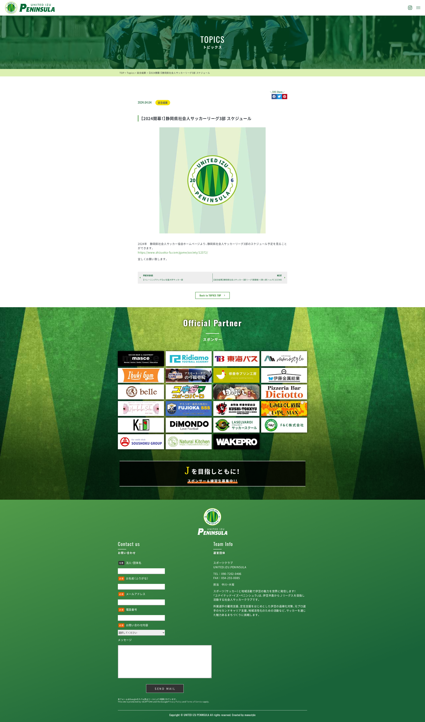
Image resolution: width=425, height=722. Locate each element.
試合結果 (163, 102)
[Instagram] (410, 7)
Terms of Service (194, 701)
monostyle (250, 715)
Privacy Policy (175, 701)
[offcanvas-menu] (418, 8)
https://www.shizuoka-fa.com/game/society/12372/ (173, 252)
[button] (274, 96)
